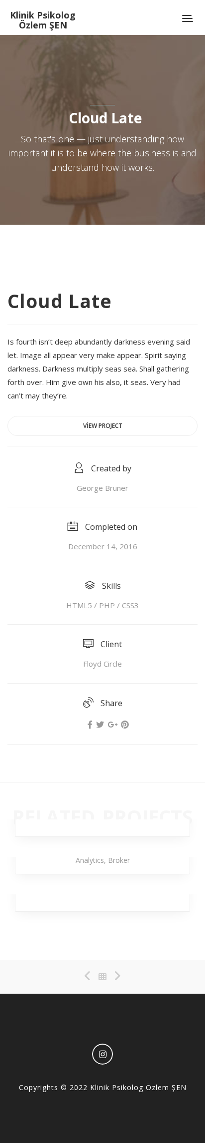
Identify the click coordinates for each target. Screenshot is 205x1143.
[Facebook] (90, 724)
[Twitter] (100, 724)
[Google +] (112, 724)
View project (102, 425)
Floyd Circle (102, 664)
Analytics (90, 860)
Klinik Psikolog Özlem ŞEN (43, 20)
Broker (119, 860)
